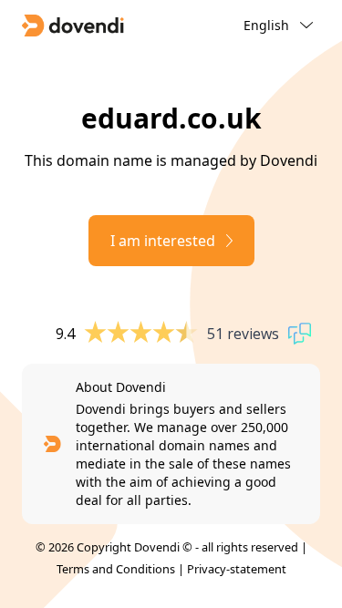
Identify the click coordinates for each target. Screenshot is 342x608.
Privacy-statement (236, 569)
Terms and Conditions (116, 569)
